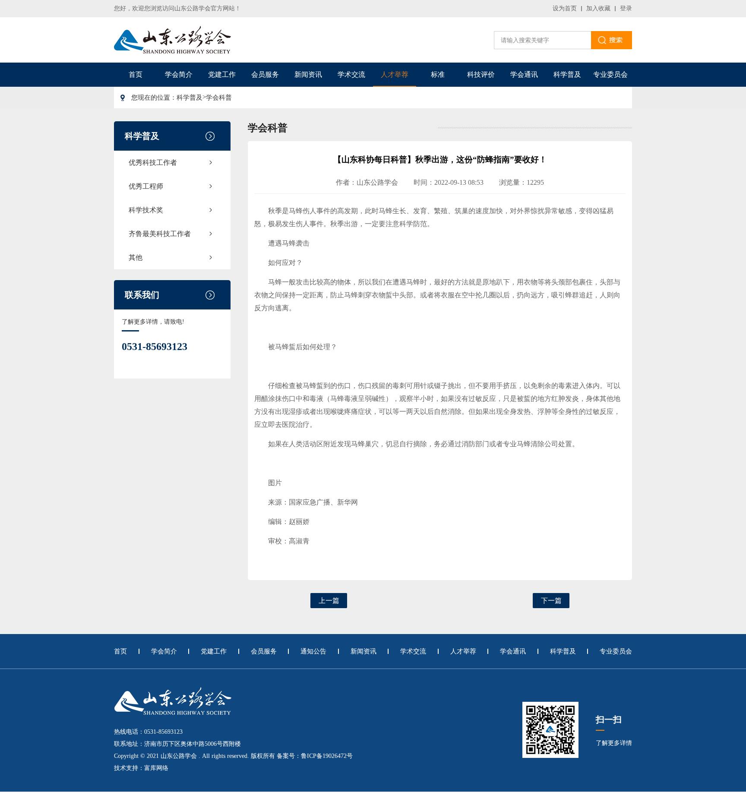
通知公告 (313, 651)
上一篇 (329, 600)
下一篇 (551, 600)
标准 (438, 74)
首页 (135, 74)
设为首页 (565, 8)
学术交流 (351, 74)
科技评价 (481, 74)
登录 (626, 8)
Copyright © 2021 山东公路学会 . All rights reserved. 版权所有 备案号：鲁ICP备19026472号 (233, 756)
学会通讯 (524, 74)
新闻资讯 (308, 74)
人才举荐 (394, 74)
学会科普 (219, 97)
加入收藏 (598, 8)
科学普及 (567, 74)
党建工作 (222, 74)
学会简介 (179, 74)
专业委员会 (610, 74)
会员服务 (265, 74)
